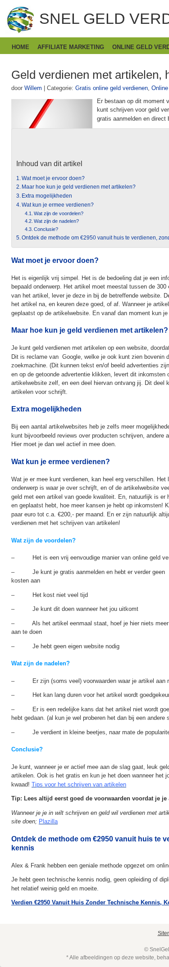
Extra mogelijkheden (47, 196)
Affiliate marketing (70, 47)
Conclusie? (46, 229)
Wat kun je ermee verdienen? (58, 205)
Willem (33, 88)
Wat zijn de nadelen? (56, 221)
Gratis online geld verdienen (111, 88)
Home (20, 47)
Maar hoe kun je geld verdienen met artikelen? (79, 187)
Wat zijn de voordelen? (58, 213)
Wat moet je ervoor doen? (53, 178)
